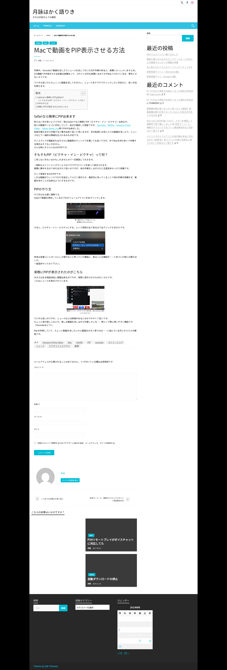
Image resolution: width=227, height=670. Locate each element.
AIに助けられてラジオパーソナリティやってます (169, 67)
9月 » (126, 652)
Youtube (101, 125)
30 (120, 646)
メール (38, 416)
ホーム (36, 26)
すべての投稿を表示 (70, 480)
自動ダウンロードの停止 (102, 579)
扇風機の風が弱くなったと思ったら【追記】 (168, 108)
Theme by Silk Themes (45, 666)
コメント (39, 367)
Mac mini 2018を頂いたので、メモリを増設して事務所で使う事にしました (169, 122)
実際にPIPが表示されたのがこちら (52, 106)
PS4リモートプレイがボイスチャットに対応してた (110, 541)
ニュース (40, 345)
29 (150, 640)
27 (140, 640)
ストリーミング (115, 342)
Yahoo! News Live (50, 128)
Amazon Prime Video (53, 342)
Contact (60, 26)
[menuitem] (36, 25)
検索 (148, 33)
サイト (37, 429)
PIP (89, 342)
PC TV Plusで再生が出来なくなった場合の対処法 (170, 90)
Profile (48, 26)
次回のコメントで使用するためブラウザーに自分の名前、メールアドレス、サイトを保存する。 (76, 443)
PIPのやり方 (42, 103)
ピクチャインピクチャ (59, 345)
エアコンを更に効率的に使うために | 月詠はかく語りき (169, 141)
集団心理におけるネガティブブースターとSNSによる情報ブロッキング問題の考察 (170, 61)
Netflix (110, 125)
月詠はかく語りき (54, 11)
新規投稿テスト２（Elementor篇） (163, 71)
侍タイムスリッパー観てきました (162, 54)
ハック (53, 43)
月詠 (40, 60)
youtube (99, 342)
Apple (48, 35)
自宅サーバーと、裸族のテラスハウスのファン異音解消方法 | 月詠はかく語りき (170, 127)
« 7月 (119, 652)
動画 (76, 345)
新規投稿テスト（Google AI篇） (162, 76)
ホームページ (38, 35)
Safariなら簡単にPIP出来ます (50, 97)
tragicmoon (155, 94)
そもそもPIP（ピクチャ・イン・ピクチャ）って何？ (63, 100)
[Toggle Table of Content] (82, 93)
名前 (37, 404)
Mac (45, 43)
